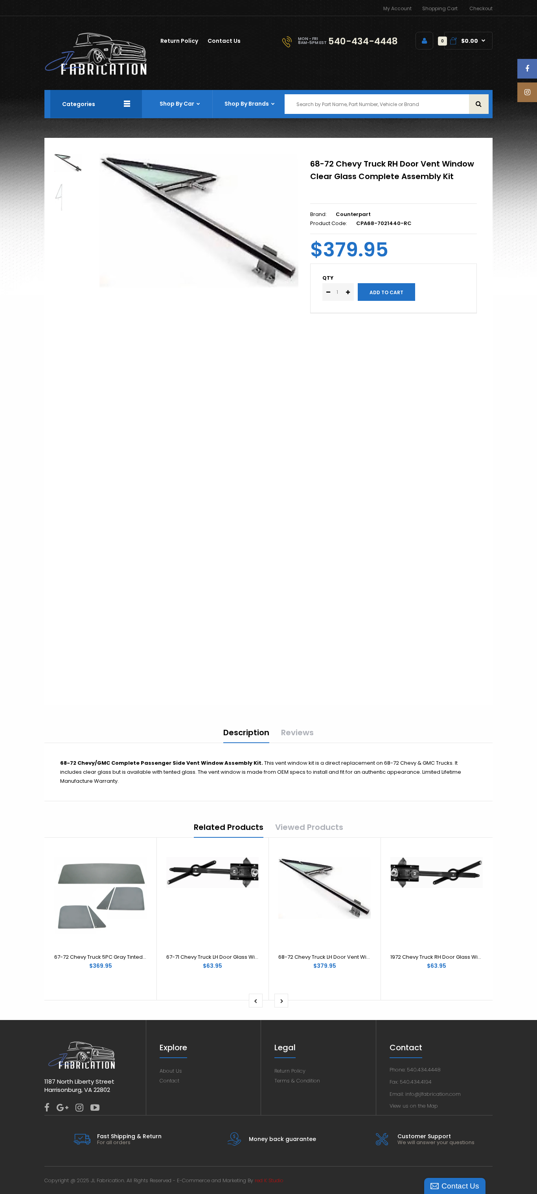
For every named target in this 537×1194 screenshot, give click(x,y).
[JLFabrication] (95, 73)
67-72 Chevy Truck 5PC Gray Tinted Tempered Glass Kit (124, 957)
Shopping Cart (440, 8)
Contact (169, 1080)
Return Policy (289, 1071)
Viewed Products (309, 827)
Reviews (297, 732)
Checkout (481, 8)
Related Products (228, 827)
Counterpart (353, 214)
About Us (171, 1071)
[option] (198, 221)
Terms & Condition (297, 1080)
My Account (397, 8)
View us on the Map (414, 1106)
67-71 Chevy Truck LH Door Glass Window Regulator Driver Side (245, 957)
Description (246, 732)
